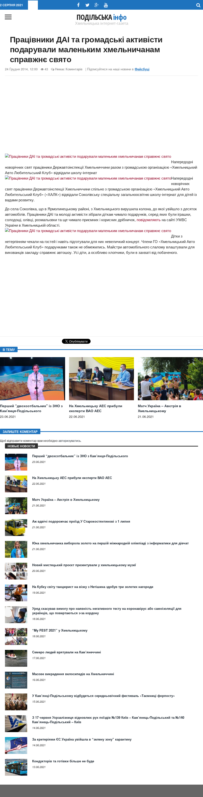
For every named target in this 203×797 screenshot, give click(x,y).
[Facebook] (78, 5)
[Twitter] (87, 5)
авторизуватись (69, 441)
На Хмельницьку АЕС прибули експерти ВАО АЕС (95, 408)
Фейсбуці (142, 69)
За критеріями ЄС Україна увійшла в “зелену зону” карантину (81, 739)
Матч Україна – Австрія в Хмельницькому (159, 408)
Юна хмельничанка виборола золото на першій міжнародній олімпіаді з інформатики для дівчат (110, 543)
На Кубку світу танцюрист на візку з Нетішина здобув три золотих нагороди (92, 586)
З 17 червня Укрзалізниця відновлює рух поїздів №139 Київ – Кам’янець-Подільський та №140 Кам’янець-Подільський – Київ (108, 719)
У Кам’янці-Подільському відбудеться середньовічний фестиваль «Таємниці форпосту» (103, 695)
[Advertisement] (101, 115)
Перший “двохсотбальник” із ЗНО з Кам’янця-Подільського (31, 408)
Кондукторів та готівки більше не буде (63, 761)
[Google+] (96, 5)
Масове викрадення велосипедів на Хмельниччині (73, 673)
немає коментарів (68, 69)
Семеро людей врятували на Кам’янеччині (66, 652)
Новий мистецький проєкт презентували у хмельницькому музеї (84, 564)
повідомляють (149, 219)
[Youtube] (105, 5)
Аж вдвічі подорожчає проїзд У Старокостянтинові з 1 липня (81, 521)
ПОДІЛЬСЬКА (101, 17)
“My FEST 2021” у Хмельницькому (59, 630)
